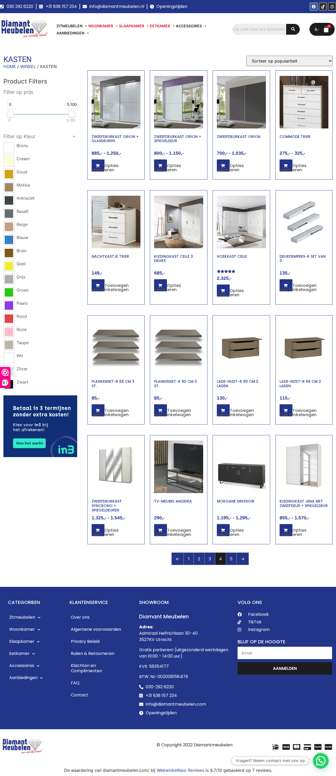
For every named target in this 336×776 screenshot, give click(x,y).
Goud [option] (22, 171)
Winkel (28, 66)
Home (9, 66)
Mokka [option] (23, 185)
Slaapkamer (131, 26)
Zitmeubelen (69, 26)
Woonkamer (100, 26)
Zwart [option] (22, 382)
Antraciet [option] (26, 198)
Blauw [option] (22, 237)
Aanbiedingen (70, 33)
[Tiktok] (323, 7)
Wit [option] (20, 355)
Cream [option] (23, 158)
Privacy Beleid (85, 641)
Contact (79, 695)
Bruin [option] (22, 250)
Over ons (80, 617)
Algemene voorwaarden (96, 629)
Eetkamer (160, 26)
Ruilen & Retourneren (92, 653)
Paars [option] (22, 303)
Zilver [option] (22, 368)
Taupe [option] (23, 342)
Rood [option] (22, 316)
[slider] (10, 114)
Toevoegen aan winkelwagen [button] (110, 287)
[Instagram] (332, 7)
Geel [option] (21, 263)
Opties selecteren (105, 167)
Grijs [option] (21, 277)
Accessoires (189, 26)
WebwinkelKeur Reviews (180, 770)
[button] (40, 136)
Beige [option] (22, 224)
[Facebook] (314, 7)
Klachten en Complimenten (86, 668)
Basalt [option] (23, 211)
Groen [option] (23, 290)
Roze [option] (22, 329)
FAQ (75, 683)
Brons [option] (22, 145)
